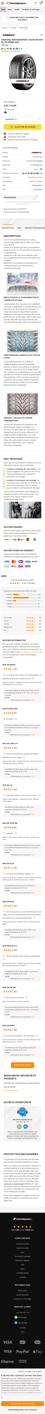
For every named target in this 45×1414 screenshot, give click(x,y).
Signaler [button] (7, 697)
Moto (10, 9)
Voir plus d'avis (22, 1065)
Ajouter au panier (24, 127)
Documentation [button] (11, 1090)
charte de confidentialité (14, 1184)
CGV (22, 1264)
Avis (22, 1252)
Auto (3, 9)
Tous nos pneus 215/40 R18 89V (17, 212)
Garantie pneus (22, 1244)
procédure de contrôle (29, 652)
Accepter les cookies (22, 1404)
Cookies (22, 1277)
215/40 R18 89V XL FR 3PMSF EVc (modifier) (24, 18)
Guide (17, 9)
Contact (22, 1327)
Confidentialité (23, 1273)
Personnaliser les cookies (22, 1410)
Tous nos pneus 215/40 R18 (15, 209)
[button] (22, 594)
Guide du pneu (22, 1248)
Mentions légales (22, 1260)
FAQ (19, 228)
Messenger (22, 1323)
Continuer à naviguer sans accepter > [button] (30, 1371)
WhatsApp (22, 1317)
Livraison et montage (30, 9)
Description (8, 228)
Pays (22, 1269)
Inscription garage (22, 1256)
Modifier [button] (40, 161)
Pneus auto (22, 1290)
